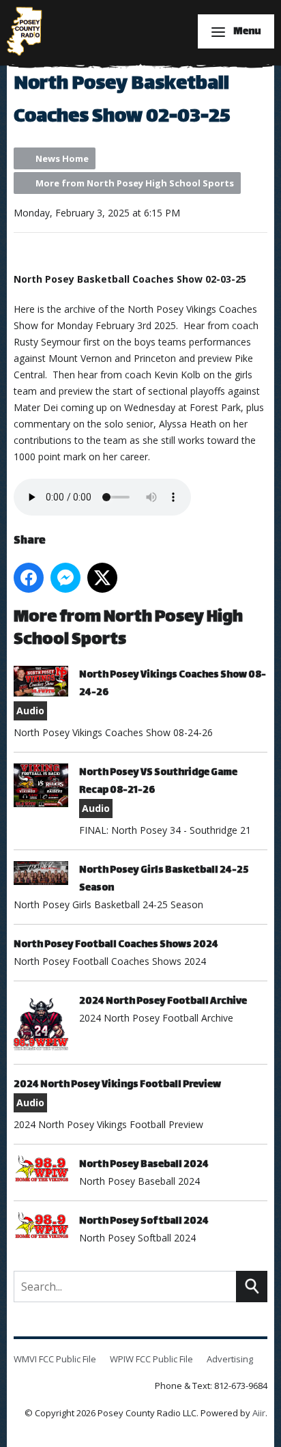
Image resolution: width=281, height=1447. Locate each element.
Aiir (258, 1413)
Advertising (230, 1359)
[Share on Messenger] (65, 578)
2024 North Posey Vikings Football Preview (117, 1084)
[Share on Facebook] (29, 578)
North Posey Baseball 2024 (144, 1164)
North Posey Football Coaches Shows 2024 (116, 944)
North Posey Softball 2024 (144, 1221)
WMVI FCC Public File (55, 1359)
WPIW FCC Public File (151, 1359)
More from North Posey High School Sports (134, 183)
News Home (62, 158)
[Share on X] (102, 578)
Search (251, 1286)
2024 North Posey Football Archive (163, 1001)
